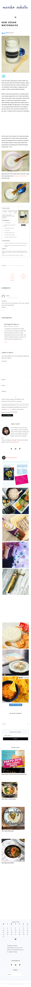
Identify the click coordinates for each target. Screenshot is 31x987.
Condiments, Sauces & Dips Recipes (13, 265)
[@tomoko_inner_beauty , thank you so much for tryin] (15, 662)
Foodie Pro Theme (19, 984)
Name (4, 379)
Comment (4, 361)
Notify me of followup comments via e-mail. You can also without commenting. (14, 408)
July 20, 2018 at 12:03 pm (11, 297)
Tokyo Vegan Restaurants (8, 830)
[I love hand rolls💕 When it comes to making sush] (15, 501)
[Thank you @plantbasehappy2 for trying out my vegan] (15, 635)
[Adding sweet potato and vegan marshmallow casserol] (15, 609)
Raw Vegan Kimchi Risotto (8, 862)
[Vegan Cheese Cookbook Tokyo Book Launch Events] (13, 772)
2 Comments (14, 28)
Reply (3, 310)
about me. (16, 442)
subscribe (9, 409)
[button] (23, 225)
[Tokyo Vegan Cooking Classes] (9, 797)
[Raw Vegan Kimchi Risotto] (13, 861)
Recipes (22, 265)
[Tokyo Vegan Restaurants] (13, 829)
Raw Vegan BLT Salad (10, 324)
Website (4, 391)
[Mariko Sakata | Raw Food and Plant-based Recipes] (15, 13)
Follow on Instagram (16, 704)
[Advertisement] (12, 892)
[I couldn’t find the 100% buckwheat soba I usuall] (15, 528)
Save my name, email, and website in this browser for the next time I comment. (13, 400)
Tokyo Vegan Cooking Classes (9, 799)
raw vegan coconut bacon (20, 176)
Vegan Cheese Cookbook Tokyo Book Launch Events (14, 774)
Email (3, 385)
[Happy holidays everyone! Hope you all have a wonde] (15, 555)
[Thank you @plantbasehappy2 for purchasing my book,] (15, 689)
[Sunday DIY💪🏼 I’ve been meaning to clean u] (15, 582)
